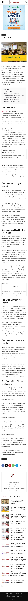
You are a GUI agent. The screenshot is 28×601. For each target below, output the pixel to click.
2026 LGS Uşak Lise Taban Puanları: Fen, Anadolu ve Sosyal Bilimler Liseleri (17, 544)
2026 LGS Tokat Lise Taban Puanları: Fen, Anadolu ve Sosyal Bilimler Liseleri (18, 566)
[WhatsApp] (13, 465)
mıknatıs (16, 595)
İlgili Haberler (5, 496)
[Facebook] (2, 465)
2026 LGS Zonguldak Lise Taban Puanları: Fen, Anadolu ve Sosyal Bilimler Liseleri (18, 516)
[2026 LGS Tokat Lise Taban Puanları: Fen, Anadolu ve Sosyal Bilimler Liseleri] (5, 566)
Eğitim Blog (4, 34)
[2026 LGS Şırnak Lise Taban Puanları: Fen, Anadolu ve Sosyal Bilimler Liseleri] (5, 580)
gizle (8, 89)
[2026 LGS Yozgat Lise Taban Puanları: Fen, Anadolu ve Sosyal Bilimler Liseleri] (5, 523)
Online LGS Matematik (9, 593)
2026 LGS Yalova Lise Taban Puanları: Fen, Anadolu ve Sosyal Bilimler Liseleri (18, 530)
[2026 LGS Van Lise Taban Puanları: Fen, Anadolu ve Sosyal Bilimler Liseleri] (5, 537)
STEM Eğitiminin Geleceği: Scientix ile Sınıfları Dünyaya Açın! (18, 508)
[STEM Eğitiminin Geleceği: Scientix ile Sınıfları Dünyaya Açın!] (5, 509)
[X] (6, 465)
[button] (2, 2)
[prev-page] (2, 586)
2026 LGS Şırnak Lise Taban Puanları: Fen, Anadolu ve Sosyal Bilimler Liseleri (18, 580)
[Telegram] (16, 465)
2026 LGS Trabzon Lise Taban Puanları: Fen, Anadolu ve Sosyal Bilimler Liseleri (18, 559)
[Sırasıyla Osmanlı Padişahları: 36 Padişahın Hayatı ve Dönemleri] (5, 501)
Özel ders (4, 111)
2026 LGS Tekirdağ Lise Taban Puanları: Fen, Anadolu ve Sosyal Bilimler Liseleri (18, 573)
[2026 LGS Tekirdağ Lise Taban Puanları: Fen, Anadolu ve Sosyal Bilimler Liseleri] (5, 573)
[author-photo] (14, 480)
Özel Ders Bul (19, 593)
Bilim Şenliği (22, 595)
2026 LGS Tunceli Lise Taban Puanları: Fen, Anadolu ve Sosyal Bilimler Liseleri (18, 552)
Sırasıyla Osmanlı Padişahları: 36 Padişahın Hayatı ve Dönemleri (18, 501)
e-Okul (3, 450)
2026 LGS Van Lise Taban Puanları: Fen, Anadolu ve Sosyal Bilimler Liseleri (17, 537)
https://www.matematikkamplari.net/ (14, 484)
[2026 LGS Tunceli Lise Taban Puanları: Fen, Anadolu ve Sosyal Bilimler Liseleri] (5, 552)
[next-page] (5, 586)
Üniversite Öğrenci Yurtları (7, 595)
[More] (20, 465)
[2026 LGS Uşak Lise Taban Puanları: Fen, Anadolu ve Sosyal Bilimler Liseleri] (5, 544)
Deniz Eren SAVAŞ (14, 482)
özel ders (9, 459)
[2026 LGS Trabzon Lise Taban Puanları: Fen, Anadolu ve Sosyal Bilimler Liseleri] (5, 559)
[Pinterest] (9, 465)
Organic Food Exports (10, 596)
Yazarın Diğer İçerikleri (16, 496)
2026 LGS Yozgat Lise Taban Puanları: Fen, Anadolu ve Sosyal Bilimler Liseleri (18, 523)
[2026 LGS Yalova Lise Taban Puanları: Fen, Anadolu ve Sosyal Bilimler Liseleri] (5, 530)
